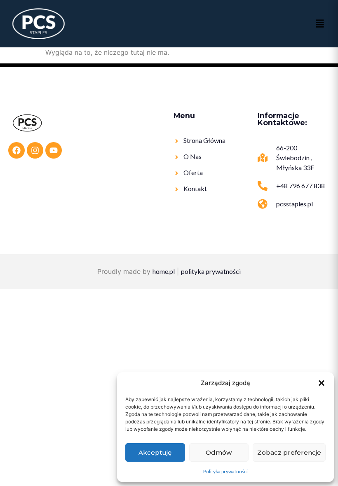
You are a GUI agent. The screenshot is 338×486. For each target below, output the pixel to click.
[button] (321, 383)
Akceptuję (154, 452)
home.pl (164, 271)
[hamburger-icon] (319, 24)
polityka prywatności (211, 271)
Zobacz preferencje (289, 452)
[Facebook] (16, 150)
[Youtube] (53, 150)
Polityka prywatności (225, 471)
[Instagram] (35, 150)
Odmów (219, 452)
